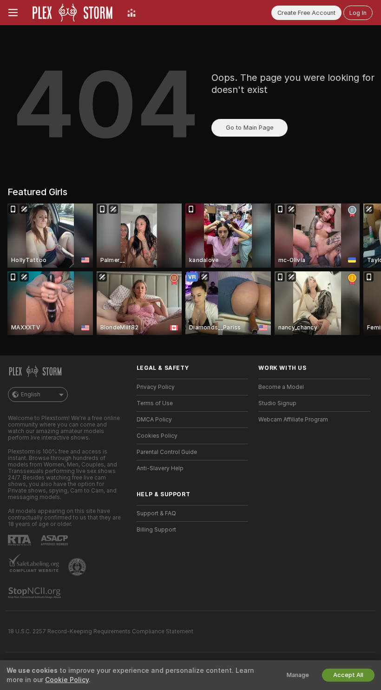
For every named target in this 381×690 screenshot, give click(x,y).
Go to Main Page (249, 127)
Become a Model (281, 387)
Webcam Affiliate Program (293, 419)
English (30, 394)
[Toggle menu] (13, 12)
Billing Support (156, 529)
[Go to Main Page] (72, 12)
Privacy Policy (156, 387)
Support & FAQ (156, 513)
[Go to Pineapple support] (78, 567)
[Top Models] (131, 12)
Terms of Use (155, 403)
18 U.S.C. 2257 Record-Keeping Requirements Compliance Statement (100, 631)
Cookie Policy (67, 679)
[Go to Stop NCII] (35, 592)
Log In (358, 12)
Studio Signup (277, 403)
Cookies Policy (157, 436)
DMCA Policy (154, 419)
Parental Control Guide (167, 452)
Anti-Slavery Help (160, 468)
